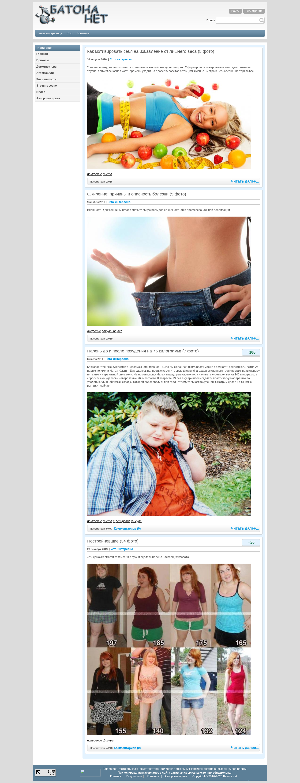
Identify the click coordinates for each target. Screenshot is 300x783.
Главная (115, 776)
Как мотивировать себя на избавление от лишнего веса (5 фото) (150, 51)
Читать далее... (245, 181)
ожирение (94, 331)
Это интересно (121, 59)
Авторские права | (177, 776)
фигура (136, 521)
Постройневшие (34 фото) (113, 541)
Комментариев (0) (127, 528)
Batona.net (230, 776)
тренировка (121, 521)
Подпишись (134, 776)
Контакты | (154, 776)
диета (107, 174)
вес (119, 331)
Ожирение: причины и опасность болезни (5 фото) (136, 194)
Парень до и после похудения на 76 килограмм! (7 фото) (143, 351)
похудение (94, 174)
